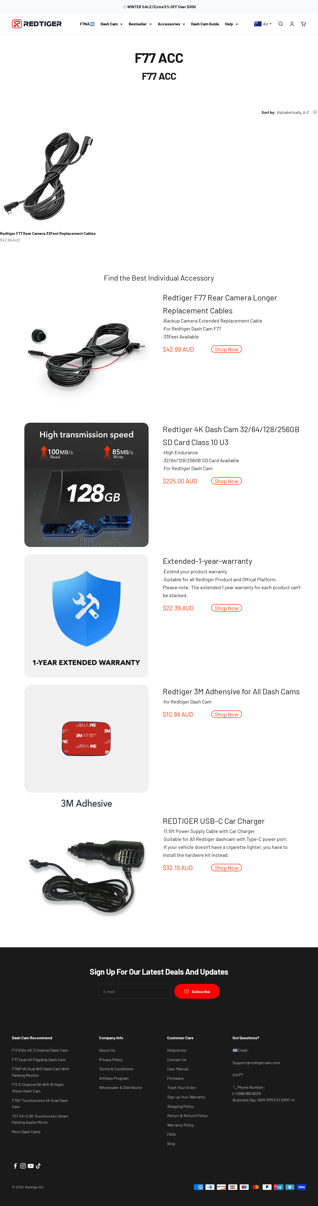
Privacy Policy (110, 1059)
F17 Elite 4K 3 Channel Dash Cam (40, 1050)
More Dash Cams (26, 1131)
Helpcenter (177, 1050)
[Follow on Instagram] (23, 1166)
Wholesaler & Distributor (120, 1087)
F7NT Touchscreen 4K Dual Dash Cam (40, 1103)
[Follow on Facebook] (15, 1166)
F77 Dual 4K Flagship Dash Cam (39, 1059)
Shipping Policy (180, 1106)
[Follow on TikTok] (38, 1166)
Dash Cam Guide (205, 23)
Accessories (169, 23)
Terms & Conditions (116, 1068)
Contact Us (176, 1059)
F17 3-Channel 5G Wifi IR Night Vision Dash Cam (38, 1087)
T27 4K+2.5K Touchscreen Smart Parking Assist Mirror (40, 1119)
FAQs (171, 1134)
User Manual (177, 1068)
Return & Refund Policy (187, 1115)
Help (229, 23)
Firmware (175, 1078)
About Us (107, 1050)
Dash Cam (109, 23)
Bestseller (138, 23)
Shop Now (226, 349)
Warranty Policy (180, 1125)
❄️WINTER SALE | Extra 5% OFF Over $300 (159, 6)
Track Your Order (181, 1087)
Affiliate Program (114, 1078)
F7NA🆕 (87, 23)
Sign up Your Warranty (186, 1096)
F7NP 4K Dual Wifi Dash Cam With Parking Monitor (41, 1072)
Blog (171, 1143)
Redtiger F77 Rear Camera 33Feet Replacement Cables (48, 233)
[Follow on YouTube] (30, 1166)
